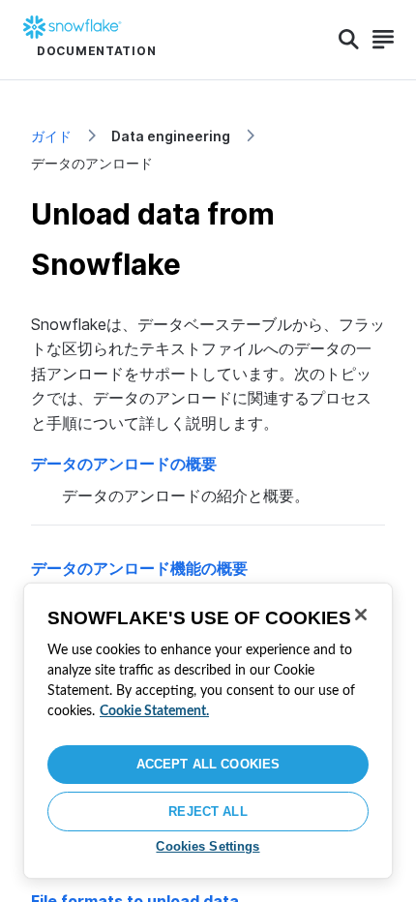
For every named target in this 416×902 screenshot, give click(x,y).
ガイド (51, 136)
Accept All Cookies (208, 764)
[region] (208, 731)
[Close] (361, 614)
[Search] (349, 39)
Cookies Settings (207, 846)
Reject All (207, 811)
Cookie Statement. (154, 711)
